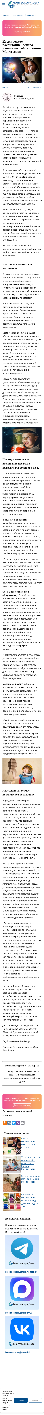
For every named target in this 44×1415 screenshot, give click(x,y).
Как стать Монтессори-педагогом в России (28, 1143)
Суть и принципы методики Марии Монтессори (31, 1178)
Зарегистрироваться (22, 32)
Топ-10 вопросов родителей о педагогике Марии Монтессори (30, 1163)
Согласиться (20, 1400)
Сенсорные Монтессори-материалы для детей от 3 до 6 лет (29, 1200)
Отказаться (35, 1400)
